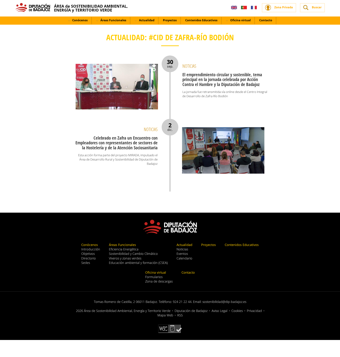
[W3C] (170, 328)
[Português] (244, 7)
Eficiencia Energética (123, 249)
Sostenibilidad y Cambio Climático (133, 253)
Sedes (85, 263)
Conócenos (80, 20)
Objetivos (88, 253)
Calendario (184, 258)
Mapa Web (165, 315)
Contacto (265, 20)
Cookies (237, 311)
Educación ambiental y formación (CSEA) (138, 263)
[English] (234, 7)
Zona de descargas (159, 281)
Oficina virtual (240, 20)
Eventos (182, 253)
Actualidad (146, 20)
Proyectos (170, 20)
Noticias (182, 249)
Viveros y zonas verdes (125, 258)
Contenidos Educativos (201, 20)
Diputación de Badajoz (191, 311)
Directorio (88, 258)
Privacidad (254, 311)
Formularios (154, 277)
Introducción (90, 249)
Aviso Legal (219, 311)
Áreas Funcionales (113, 20)
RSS (180, 315)
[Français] (254, 7)
